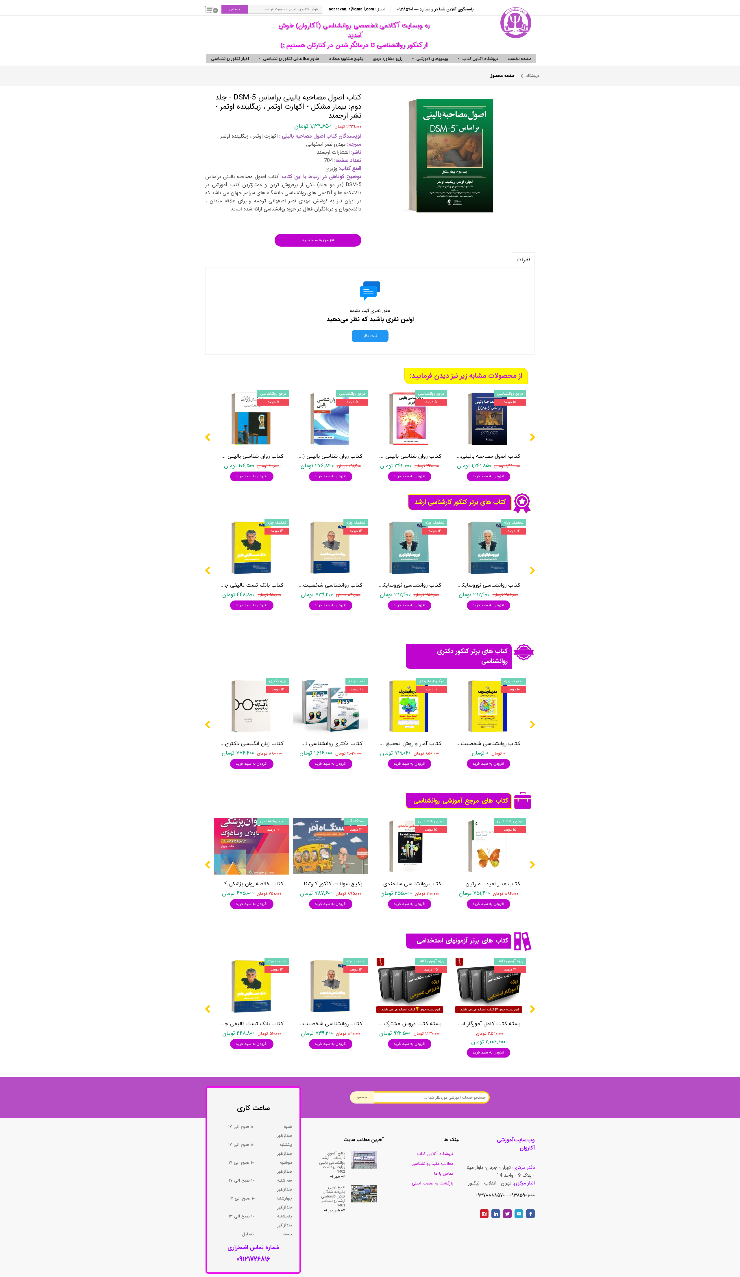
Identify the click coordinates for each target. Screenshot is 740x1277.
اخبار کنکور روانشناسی (230, 58)
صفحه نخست (520, 58)
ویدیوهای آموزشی (432, 58)
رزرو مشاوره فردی (388, 58)
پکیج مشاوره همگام (346, 58)
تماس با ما (443, 1173)
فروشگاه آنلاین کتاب (480, 58)
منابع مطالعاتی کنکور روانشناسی (291, 58)
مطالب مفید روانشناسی (432, 1163)
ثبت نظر (370, 336)
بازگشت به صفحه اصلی (432, 1183)
